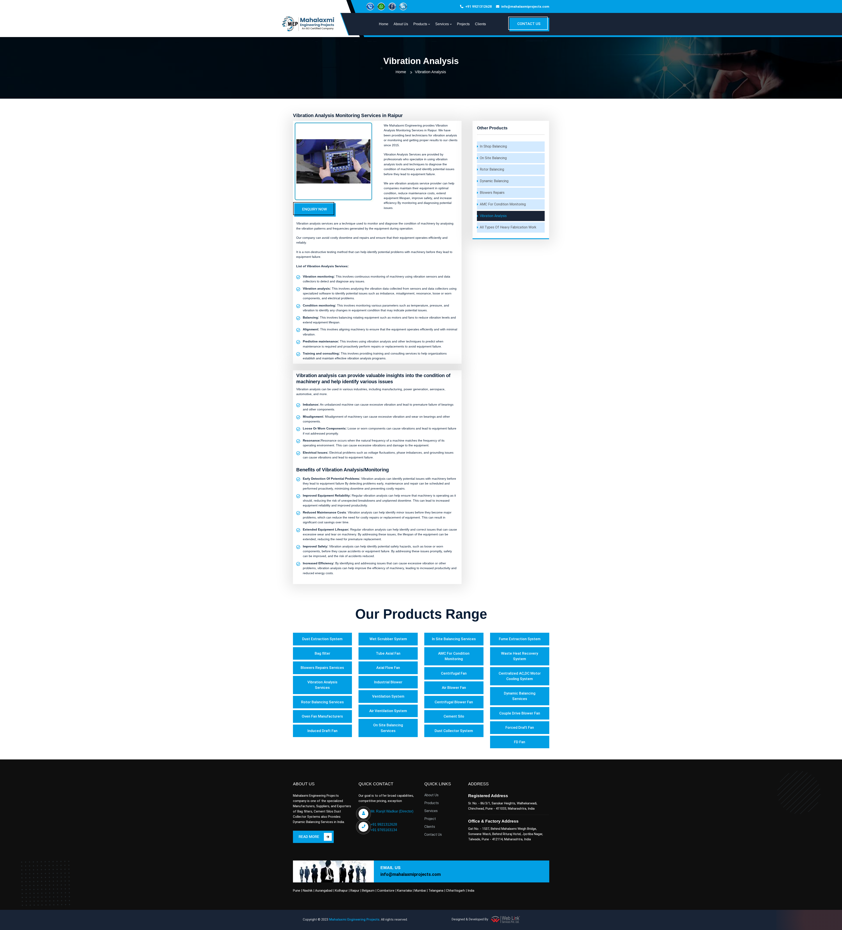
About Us (431, 795)
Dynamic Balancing (494, 181)
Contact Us (433, 834)
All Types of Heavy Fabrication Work (508, 227)
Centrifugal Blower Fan (454, 702)
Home (401, 72)
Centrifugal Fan (454, 673)
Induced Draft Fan (322, 731)
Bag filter (322, 653)
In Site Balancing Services (454, 639)
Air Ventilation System (388, 711)
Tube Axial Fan (388, 653)
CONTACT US (529, 23)
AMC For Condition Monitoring (503, 204)
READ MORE (309, 836)
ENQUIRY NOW (314, 209)
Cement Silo (454, 716)
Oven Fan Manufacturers (322, 716)
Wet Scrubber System (388, 639)
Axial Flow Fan (388, 667)
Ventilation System (388, 696)
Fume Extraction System (520, 639)
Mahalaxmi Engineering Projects (354, 919)
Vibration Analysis (493, 216)
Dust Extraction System (322, 639)
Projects (463, 24)
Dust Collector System (454, 731)
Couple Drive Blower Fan (519, 713)
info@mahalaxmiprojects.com (525, 7)
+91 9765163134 (384, 830)
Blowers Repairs (492, 193)
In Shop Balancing (493, 146)
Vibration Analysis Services (322, 685)
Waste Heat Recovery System (519, 656)
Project (430, 819)
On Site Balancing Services (388, 728)
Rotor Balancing (492, 169)
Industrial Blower (388, 682)
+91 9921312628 (478, 7)
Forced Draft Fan (519, 727)
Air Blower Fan (454, 687)
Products (431, 803)
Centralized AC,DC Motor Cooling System (520, 676)
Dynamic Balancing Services (519, 696)
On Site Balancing (493, 158)
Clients (480, 24)
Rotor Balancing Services (322, 702)
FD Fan (519, 742)
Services (431, 811)
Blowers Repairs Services (322, 667)
